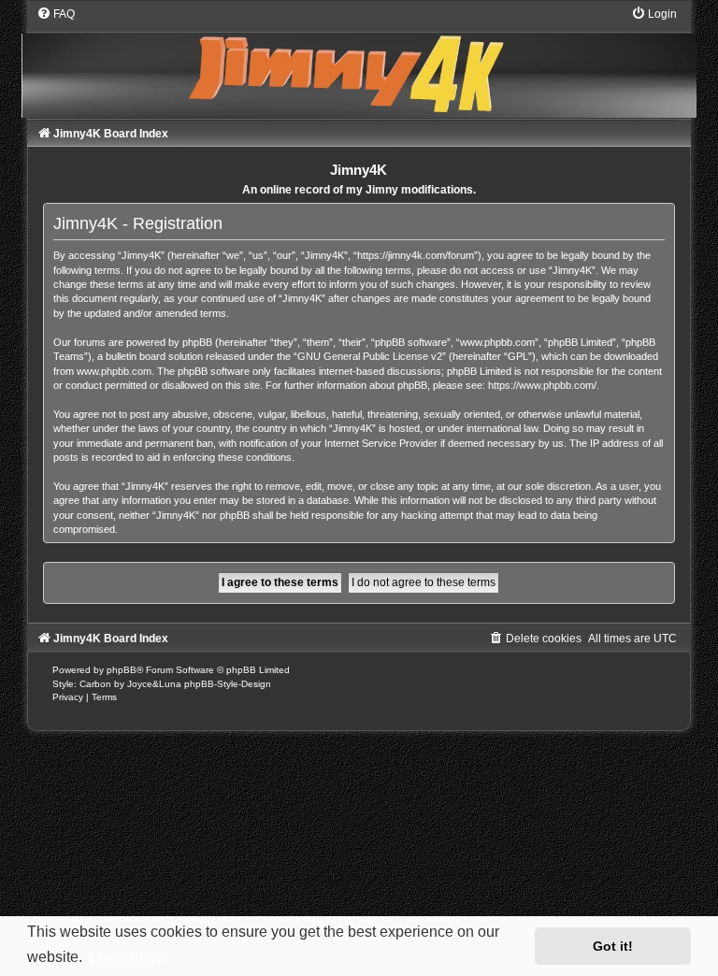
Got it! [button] (613, 946)
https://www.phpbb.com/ (542, 385)
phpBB (121, 670)
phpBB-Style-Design (227, 684)
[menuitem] (55, 14)
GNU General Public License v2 (369, 356)
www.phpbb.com (114, 371)
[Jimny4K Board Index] (359, 62)
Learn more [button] (127, 957)
